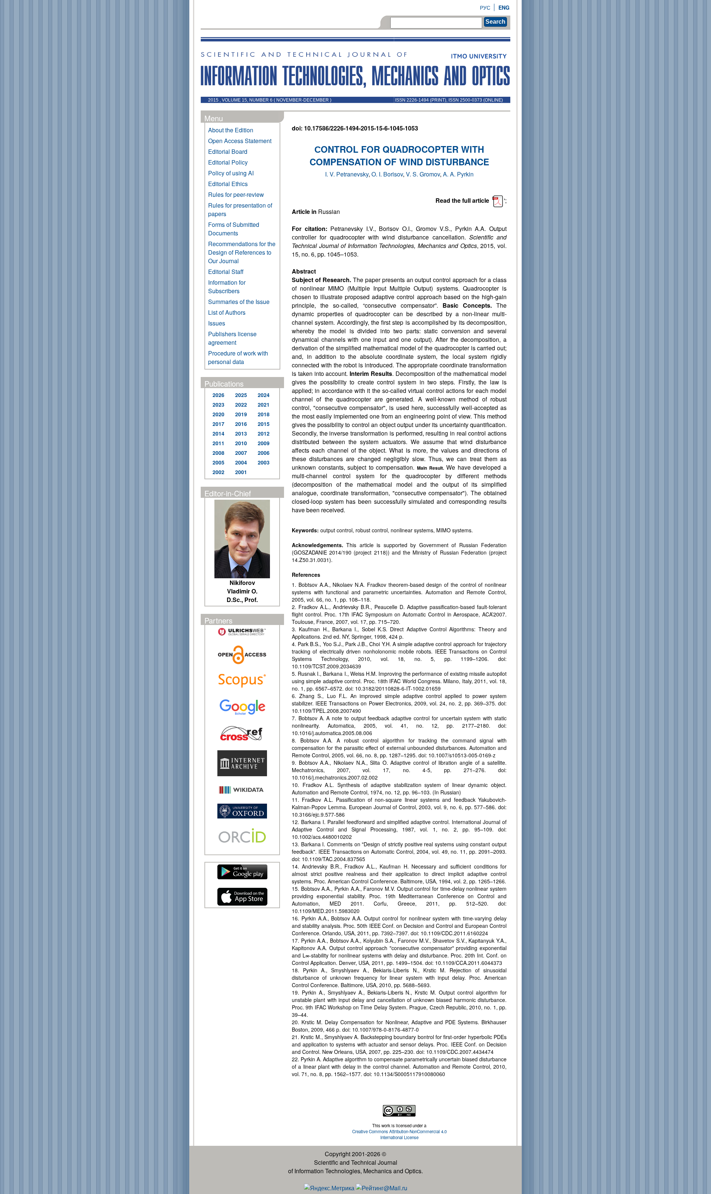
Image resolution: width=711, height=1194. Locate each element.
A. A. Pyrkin (458, 174)
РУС (485, 7)
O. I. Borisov (387, 174)
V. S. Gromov (423, 174)
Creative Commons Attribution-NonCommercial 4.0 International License (399, 1134)
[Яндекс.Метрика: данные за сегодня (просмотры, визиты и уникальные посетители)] (329, 1188)
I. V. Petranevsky (346, 174)
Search (495, 22)
